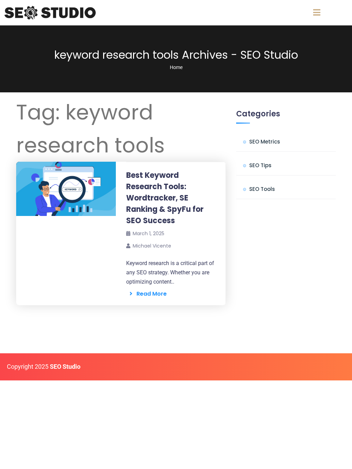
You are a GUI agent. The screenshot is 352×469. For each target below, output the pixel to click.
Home (176, 67)
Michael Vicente (152, 245)
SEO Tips (260, 165)
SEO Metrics (264, 141)
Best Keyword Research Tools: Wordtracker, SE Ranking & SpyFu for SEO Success (165, 198)
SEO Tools (262, 189)
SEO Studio (65, 366)
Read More (149, 294)
